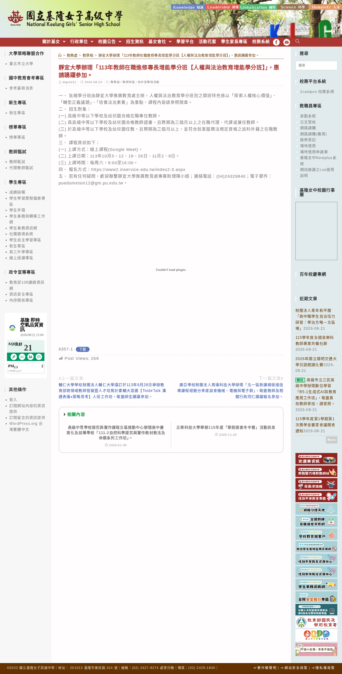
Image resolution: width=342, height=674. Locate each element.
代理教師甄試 (21, 168)
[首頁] (60, 55)
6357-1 (66, 349)
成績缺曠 (17, 192)
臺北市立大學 (21, 64)
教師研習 (129, 82)
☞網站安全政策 (294, 668)
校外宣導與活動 (148, 82)
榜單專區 (17, 137)
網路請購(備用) (313, 134)
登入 (13, 400)
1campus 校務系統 (317, 92)
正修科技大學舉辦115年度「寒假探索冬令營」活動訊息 (225, 427)
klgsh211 (70, 82)
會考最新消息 (21, 88)
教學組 (115, 82)
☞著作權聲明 (265, 668)
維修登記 (308, 140)
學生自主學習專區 (25, 240)
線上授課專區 (21, 258)
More (332, 440)
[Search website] (297, 42)
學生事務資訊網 (23, 228)
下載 (82, 349)
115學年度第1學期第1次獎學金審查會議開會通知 (315, 425)
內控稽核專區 (21, 300)
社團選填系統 (21, 234)
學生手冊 (17, 210)
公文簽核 (308, 122)
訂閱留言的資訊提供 (27, 418)
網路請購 (308, 128)
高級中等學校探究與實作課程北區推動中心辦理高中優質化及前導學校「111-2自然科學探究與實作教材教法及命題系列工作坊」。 (116, 433)
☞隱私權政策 (323, 668)
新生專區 (17, 113)
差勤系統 (308, 116)
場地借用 (308, 146)
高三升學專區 (21, 252)
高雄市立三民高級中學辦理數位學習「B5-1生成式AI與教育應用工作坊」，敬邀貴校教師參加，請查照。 (316, 392)
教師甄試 (17, 162)
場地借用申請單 (314, 152)
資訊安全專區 (21, 294)
